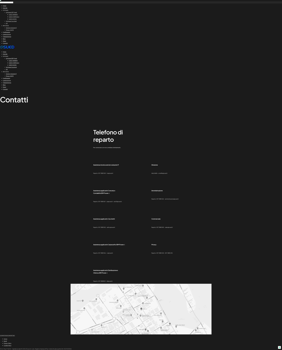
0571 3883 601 (102, 201)
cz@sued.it (110, 253)
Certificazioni (6, 32)
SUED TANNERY (13, 14)
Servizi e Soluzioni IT (11, 28)
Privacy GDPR (10, 30)
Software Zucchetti (11, 21)
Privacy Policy (7, 343)
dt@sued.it (110, 281)
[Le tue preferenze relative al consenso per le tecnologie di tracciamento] (279, 347)
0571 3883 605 (160, 227)
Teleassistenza (7, 36)
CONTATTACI (3, 335)
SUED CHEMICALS (14, 17)
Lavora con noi (7, 34)
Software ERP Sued (11, 12)
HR (7, 23)
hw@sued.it (110, 173)
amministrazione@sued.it (172, 199)
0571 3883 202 (160, 199)
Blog (4, 39)
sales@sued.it (169, 227)
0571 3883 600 (102, 173)
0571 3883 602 (102, 227)
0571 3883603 (102, 281)
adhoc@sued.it (111, 227)
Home (4, 6)
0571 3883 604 (102, 253)
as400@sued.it (118, 201)
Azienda (5, 8)
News (4, 41)
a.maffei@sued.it (162, 173)
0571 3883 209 (160, 253)
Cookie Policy (7, 345)
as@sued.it (110, 201)
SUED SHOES (13, 19)
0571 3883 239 (169, 253)
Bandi (5, 341)
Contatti (5, 43)
